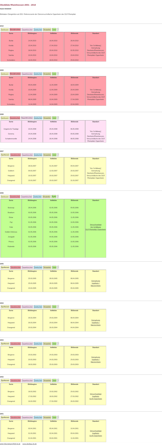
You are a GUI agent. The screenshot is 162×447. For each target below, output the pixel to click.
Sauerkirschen (27, 30)
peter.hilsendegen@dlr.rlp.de (10, 444)
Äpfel (54, 30)
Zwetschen (38, 30)
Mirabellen (47, 30)
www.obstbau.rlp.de (29, 444)
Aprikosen (4, 30)
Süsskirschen (15, 118)
